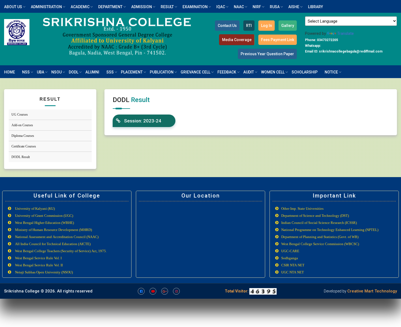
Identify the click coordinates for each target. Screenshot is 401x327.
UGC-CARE (290, 251)
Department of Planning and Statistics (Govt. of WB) (319, 237)
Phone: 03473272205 (321, 40)
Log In (266, 25)
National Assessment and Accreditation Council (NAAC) (56, 237)
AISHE (293, 7)
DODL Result (20, 157)
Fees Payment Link (277, 40)
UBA (40, 72)
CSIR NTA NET (292, 265)
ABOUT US (13, 7)
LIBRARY (315, 7)
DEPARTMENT (110, 7)
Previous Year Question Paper (267, 54)
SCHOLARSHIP (305, 72)
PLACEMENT (132, 72)
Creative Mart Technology (372, 291)
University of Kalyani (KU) (35, 208)
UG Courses (19, 114)
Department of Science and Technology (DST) (315, 215)
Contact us (227, 25)
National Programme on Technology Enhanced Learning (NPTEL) (329, 230)
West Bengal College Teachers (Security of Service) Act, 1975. (61, 251)
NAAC (239, 7)
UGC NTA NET (292, 272)
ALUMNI (92, 72)
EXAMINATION (195, 7)
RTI (249, 25)
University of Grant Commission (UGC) (44, 215)
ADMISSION (141, 7)
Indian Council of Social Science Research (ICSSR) (319, 222)
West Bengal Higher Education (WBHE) (44, 222)
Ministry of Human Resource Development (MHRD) (53, 230)
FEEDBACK (226, 72)
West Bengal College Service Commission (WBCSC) (320, 244)
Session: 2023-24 (142, 121)
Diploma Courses (22, 136)
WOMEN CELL (273, 72)
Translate (345, 33)
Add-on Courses (22, 125)
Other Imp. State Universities (302, 208)
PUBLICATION (161, 72)
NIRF (257, 7)
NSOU (56, 72)
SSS (110, 72)
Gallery (287, 25)
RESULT (167, 7)
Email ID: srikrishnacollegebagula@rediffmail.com (343, 51)
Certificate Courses (23, 146)
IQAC (220, 7)
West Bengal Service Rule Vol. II (39, 265)
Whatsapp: (313, 46)
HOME (9, 72)
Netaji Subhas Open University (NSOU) (44, 272)
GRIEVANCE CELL (195, 72)
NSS (26, 72)
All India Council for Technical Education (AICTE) (53, 244)
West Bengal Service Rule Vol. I (38, 258)
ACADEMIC (80, 7)
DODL (73, 72)
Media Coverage (237, 40)
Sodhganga (289, 258)
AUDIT (248, 72)
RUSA (275, 7)
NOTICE (331, 72)
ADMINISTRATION (46, 7)
